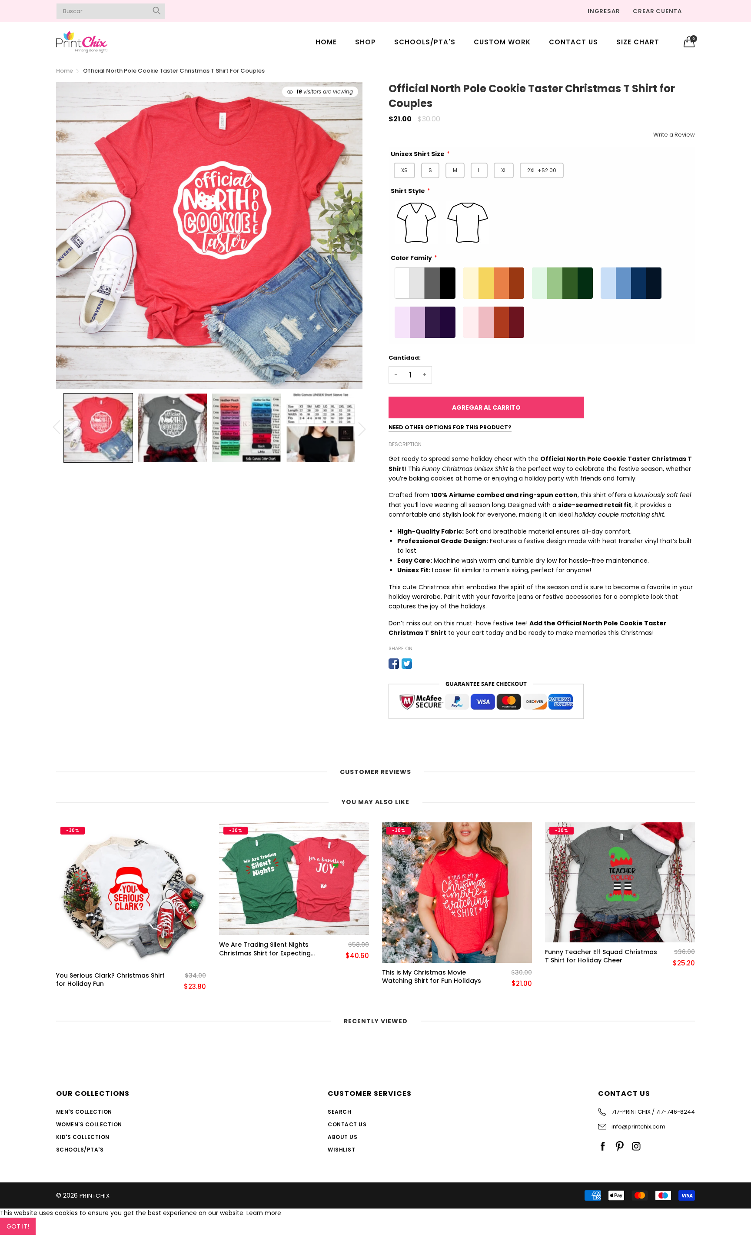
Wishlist (341, 1149)
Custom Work (502, 42)
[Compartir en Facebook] (394, 663)
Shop (365, 42)
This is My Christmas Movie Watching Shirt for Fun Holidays (268, 976)
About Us (342, 1137)
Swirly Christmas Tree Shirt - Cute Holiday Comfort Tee (598, 980)
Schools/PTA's (424, 42)
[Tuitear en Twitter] (407, 663)
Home (326, 42)
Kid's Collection (83, 1137)
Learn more (263, 1213)
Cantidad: (405, 358)
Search (339, 1111)
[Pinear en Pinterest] (420, 663)
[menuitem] (326, 41)
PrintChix (95, 1196)
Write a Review (674, 134)
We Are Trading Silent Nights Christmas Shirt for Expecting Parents (102, 949)
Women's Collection (89, 1124)
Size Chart (637, 42)
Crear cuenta (657, 11)
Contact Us (573, 42)
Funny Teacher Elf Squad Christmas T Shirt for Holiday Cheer (438, 956)
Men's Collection (84, 1111)
